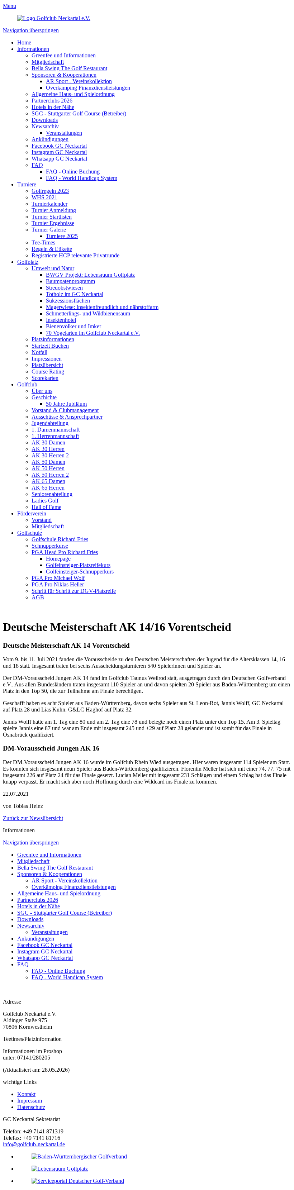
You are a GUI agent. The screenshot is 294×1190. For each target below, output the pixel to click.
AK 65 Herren (48, 488)
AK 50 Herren (48, 468)
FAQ (37, 165)
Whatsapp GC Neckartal (59, 159)
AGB (38, 597)
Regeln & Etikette (52, 249)
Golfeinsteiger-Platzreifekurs (78, 565)
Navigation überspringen (31, 30)
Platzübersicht (47, 365)
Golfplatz (27, 262)
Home (24, 42)
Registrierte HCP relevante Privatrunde (75, 255)
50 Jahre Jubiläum (66, 404)
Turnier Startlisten (52, 217)
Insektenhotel (61, 320)
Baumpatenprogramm (70, 281)
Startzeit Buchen (50, 346)
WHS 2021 (44, 197)
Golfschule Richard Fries (60, 539)
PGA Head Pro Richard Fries (65, 552)
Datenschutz (31, 1107)
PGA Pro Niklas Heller (58, 584)
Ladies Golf (45, 501)
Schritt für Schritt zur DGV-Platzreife (74, 591)
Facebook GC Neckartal (59, 146)
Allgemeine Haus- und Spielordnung (73, 94)
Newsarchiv (45, 126)
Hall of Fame (46, 507)
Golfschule (29, 533)
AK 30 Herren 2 (50, 455)
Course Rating (48, 371)
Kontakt (26, 1094)
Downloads (45, 120)
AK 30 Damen (48, 442)
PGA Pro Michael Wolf (58, 578)
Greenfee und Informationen (64, 55)
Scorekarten (45, 378)
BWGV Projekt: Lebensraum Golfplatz (90, 275)
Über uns (42, 391)
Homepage (58, 559)
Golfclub (27, 384)
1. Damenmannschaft (56, 430)
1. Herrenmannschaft (55, 436)
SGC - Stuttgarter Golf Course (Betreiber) (79, 113)
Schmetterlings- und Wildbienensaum (88, 313)
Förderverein (31, 513)
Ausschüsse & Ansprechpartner (67, 417)
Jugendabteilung (50, 423)
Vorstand (42, 520)
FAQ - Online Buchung (73, 171)
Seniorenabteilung (52, 494)
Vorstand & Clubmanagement (65, 410)
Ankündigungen (50, 139)
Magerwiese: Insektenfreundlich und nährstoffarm (102, 307)
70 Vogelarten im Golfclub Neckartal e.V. (93, 333)
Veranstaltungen (64, 133)
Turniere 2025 (62, 236)
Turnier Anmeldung (54, 210)
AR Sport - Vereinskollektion (79, 81)
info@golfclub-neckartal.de (34, 1144)
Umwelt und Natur (53, 268)
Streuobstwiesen (64, 288)
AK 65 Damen (48, 481)
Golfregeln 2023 (50, 191)
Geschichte (44, 397)
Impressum (29, 1101)
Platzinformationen (53, 339)
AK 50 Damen (48, 462)
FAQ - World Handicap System (81, 178)
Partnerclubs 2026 (52, 100)
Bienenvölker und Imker (73, 326)
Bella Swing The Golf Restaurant (69, 68)
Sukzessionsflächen (68, 301)
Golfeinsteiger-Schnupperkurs (80, 571)
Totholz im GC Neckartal (74, 294)
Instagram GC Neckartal (59, 152)
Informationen (33, 49)
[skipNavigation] (3, 609)
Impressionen (47, 359)
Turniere (26, 184)
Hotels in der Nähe (53, 107)
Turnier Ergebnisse (53, 223)
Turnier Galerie (49, 230)
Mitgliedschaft (48, 62)
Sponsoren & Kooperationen (64, 75)
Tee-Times (43, 242)
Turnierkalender (49, 204)
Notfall (39, 352)
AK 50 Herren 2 (50, 475)
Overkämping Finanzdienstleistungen (88, 88)
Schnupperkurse (50, 546)
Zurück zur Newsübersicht (33, 818)
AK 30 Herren (48, 449)
